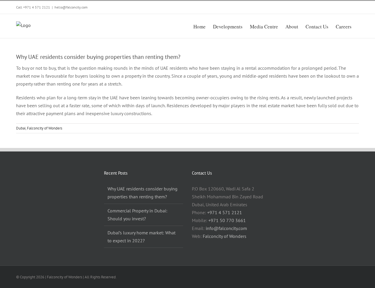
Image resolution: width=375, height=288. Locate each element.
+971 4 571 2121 (36, 7)
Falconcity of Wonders (44, 128)
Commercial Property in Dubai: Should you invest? (137, 214)
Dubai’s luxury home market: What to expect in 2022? (141, 236)
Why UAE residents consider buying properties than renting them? (143, 193)
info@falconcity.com (226, 228)
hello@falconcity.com (71, 7)
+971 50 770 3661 (227, 220)
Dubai (20, 128)
